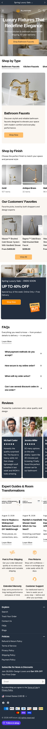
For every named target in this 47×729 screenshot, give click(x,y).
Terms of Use (33, 687)
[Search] (39, 10)
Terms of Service (9, 646)
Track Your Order (9, 616)
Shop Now (13, 135)
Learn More (7, 341)
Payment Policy (8, 659)
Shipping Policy (8, 655)
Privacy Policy (8, 650)
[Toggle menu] (2, 10)
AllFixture (13, 717)
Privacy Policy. (7, 690)
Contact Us (7, 621)
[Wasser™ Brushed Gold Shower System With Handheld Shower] (12, 225)
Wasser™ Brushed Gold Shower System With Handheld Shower (11, 242)
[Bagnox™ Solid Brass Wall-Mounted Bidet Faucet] (32, 225)
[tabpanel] (23, 108)
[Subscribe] (43, 681)
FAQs (4, 625)
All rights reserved (26, 717)
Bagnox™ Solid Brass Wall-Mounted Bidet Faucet (32, 242)
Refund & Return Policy (12, 641)
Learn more (7, 543)
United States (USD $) (14, 696)
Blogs (4, 630)
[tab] (11, 67)
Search (5, 612)
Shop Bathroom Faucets (23, 42)
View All (23, 257)
